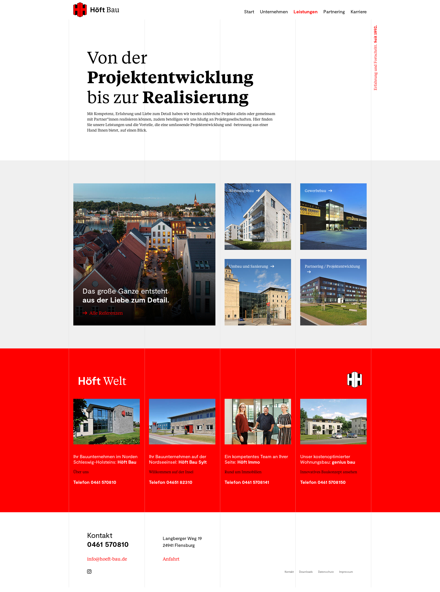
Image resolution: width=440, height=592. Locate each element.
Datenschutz (326, 571)
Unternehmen (274, 11)
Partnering (334, 11)
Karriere (359, 11)
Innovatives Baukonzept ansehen (328, 471)
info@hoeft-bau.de (107, 559)
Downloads (306, 571)
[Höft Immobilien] (258, 421)
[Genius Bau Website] (333, 421)
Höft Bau (96, 9)
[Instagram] (90, 570)
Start (249, 11)
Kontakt (289, 571)
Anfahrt (171, 559)
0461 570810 (108, 544)
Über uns (81, 471)
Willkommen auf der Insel (171, 471)
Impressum (346, 571)
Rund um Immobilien (243, 471)
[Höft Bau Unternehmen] (106, 421)
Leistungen (306, 11)
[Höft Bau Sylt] (182, 421)
